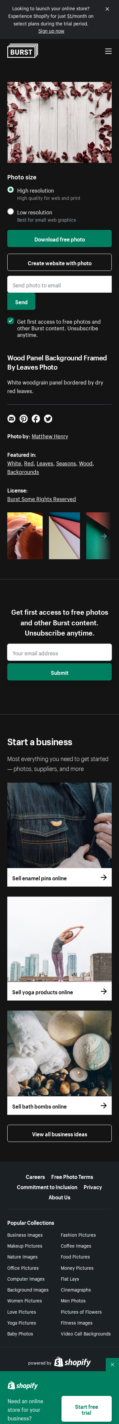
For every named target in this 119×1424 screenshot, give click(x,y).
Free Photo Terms (72, 1176)
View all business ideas (59, 1133)
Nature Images (22, 1256)
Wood (86, 462)
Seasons (66, 462)
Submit (59, 672)
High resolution (35, 190)
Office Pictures (23, 1267)
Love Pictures (21, 1311)
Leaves (45, 462)
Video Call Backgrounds (86, 1333)
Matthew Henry (50, 435)
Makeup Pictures (24, 1245)
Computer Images (26, 1278)
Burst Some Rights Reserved (41, 498)
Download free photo (59, 238)
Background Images (28, 1289)
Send (21, 301)
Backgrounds (23, 471)
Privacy (93, 1186)
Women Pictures (24, 1300)
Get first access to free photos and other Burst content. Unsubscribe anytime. (59, 327)
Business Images (25, 1234)
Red (29, 462)
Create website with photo (60, 262)
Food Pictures (75, 1256)
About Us (59, 1196)
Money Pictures (77, 1267)
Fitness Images (77, 1322)
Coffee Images (76, 1245)
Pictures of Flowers (81, 1311)
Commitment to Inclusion (47, 1186)
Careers (35, 1176)
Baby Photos (20, 1333)
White (14, 462)
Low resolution (34, 212)
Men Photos (73, 1300)
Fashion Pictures (78, 1234)
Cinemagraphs (76, 1289)
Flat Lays (70, 1278)
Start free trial (86, 1409)
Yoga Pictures (21, 1322)
